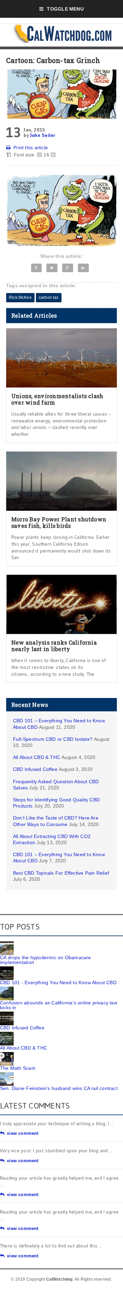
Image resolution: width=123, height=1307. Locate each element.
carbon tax (49, 297)
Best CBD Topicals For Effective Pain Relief (61, 873)
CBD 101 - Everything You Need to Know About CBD (58, 982)
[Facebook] (36, 268)
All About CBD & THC (36, 757)
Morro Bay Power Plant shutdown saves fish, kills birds (58, 522)
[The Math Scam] (7, 1054)
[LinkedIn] (83, 268)
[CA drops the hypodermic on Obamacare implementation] (7, 944)
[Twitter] (51, 268)
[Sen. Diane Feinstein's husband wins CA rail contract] (7, 1074)
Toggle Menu (65, 9)
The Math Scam (18, 1068)
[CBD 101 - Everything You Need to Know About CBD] (7, 969)
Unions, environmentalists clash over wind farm (57, 399)
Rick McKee (20, 297)
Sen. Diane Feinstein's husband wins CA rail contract (59, 1088)
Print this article (30, 147)
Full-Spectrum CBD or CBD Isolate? (53, 739)
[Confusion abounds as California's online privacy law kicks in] (7, 989)
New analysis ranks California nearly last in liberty (54, 645)
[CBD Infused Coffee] (7, 1014)
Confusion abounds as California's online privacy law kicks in (58, 1005)
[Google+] (67, 268)
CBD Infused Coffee (35, 769)
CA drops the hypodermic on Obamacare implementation (45, 960)
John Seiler (42, 135)
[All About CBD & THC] (7, 1034)
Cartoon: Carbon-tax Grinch (53, 60)
